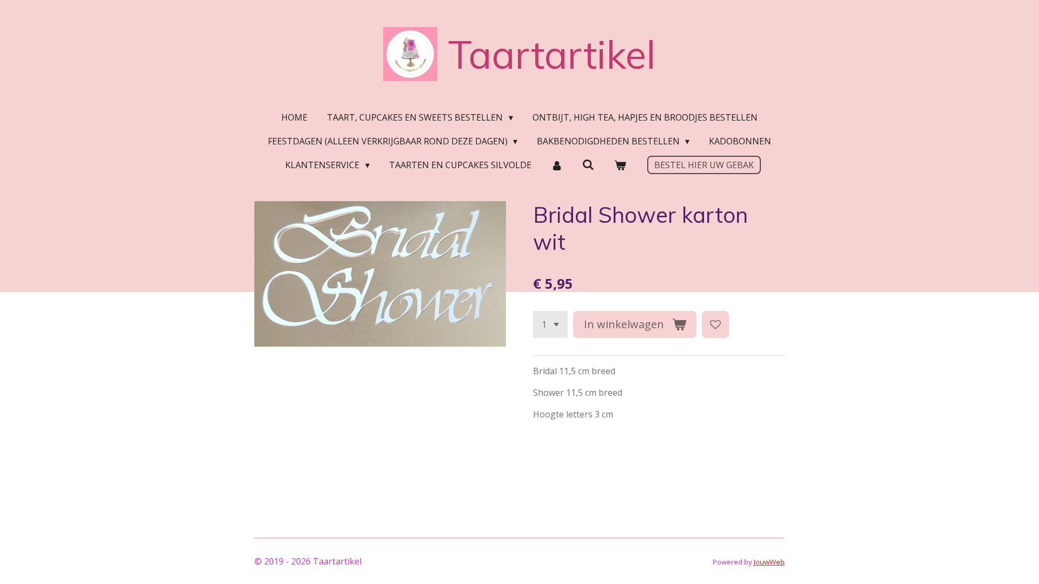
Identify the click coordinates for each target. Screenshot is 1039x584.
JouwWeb (769, 562)
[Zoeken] (588, 164)
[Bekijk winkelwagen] (620, 165)
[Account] (557, 165)
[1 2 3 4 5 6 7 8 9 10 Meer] (550, 324)
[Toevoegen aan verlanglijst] (715, 324)
